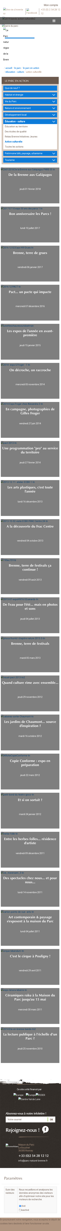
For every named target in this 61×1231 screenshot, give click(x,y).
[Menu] (54, 21)
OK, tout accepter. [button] (11, 1228)
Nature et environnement (18, 108)
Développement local (16, 114)
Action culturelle (33, 71)
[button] (33, 1228)
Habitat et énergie (14, 94)
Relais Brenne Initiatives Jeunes (21, 136)
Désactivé (24, 1210)
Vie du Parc (10, 101)
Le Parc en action (31, 67)
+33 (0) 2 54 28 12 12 (50, 11)
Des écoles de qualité (16, 131)
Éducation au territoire (16, 126)
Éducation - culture (15, 71)
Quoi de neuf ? (12, 88)
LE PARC (17, 67)
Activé (22, 1206)
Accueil (9, 67)
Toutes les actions (14, 146)
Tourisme (10, 160)
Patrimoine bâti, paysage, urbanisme (23, 153)
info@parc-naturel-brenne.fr (33, 1160)
